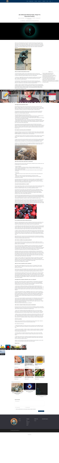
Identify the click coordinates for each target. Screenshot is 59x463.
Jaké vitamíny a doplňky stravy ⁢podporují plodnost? (48, 78)
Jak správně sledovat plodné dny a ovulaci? (47, 76)
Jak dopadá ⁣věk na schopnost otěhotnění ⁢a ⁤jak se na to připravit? (50, 80)
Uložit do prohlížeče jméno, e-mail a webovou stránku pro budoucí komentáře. (26, 409)
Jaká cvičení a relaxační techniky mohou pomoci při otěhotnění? (50, 81)
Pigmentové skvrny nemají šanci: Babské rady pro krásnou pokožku (29, 391)
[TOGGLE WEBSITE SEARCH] (52, 1)
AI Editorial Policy (29, 434)
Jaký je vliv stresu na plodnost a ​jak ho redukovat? (48, 79)
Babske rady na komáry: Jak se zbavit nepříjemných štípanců (17, 393)
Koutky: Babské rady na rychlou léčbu (42, 395)
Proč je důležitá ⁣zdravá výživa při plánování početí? (48, 77)
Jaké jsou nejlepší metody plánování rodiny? (48, 73)
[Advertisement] (29, 8)
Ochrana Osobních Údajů (33, 430)
